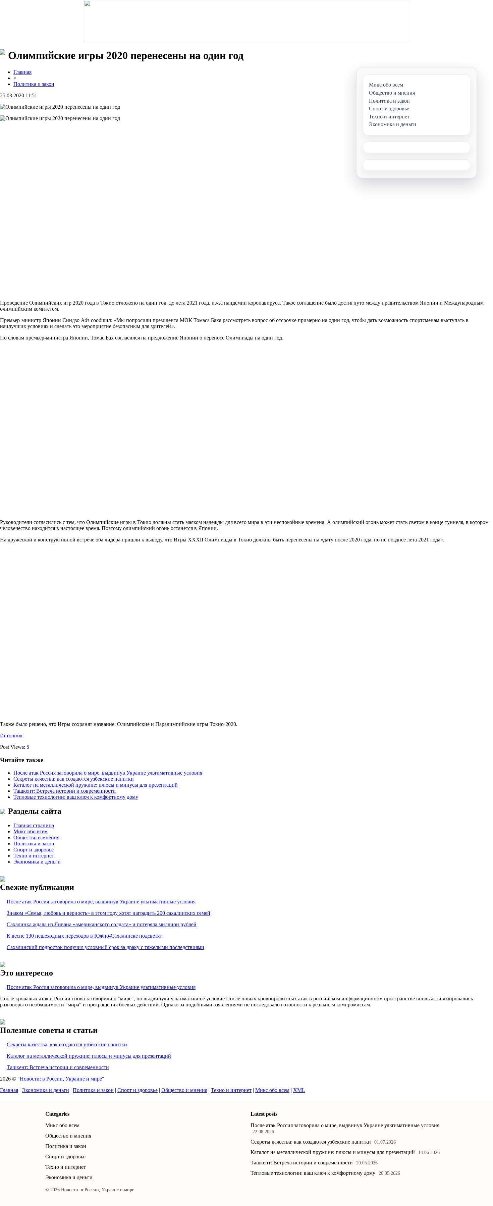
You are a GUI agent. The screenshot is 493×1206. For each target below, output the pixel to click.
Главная (22, 72)
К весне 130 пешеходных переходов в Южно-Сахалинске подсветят (84, 936)
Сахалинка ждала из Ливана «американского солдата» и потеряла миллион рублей (102, 924)
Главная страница (33, 825)
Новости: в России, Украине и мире (61, 1079)
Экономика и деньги (37, 861)
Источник (11, 735)
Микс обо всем (30, 831)
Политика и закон (33, 84)
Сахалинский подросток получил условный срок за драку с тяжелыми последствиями (105, 947)
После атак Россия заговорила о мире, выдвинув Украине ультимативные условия (107, 773)
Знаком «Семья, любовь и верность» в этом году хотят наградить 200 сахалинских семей (108, 913)
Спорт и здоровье (33, 849)
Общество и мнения (36, 837)
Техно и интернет (33, 855)
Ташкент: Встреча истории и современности (64, 791)
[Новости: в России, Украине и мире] (246, 21)
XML (299, 1090)
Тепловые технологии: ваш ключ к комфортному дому (75, 797)
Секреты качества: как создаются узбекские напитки (73, 779)
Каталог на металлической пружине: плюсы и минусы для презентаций (95, 785)
